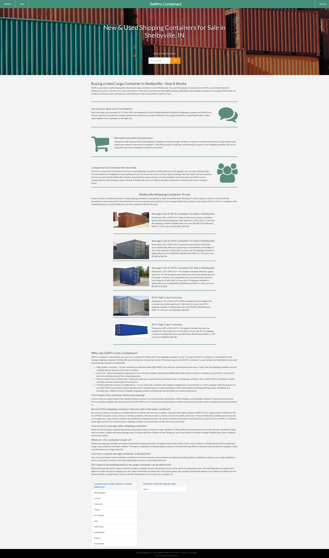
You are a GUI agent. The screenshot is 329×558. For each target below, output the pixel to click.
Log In (323, 4)
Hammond (98, 526)
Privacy (176, 552)
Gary (96, 521)
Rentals (7, 4)
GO (175, 60)
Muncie (97, 538)
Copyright (192, 552)
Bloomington (100, 492)
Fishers (97, 509)
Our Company (161, 555)
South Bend (99, 543)
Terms (183, 552)
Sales (22, 4)
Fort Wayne (99, 515)
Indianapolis (99, 532)
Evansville (98, 504)
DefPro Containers (166, 4)
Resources (173, 555)
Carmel (97, 498)
